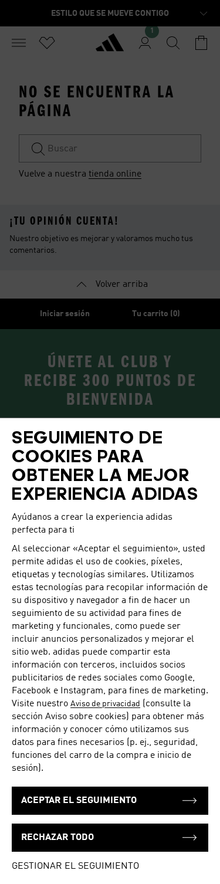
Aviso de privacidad (105, 704)
